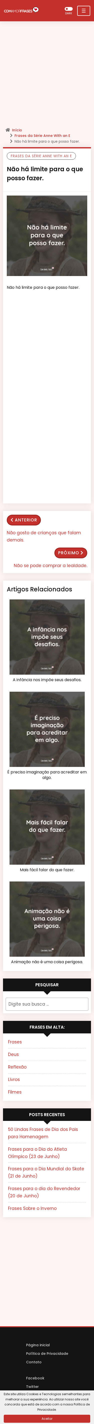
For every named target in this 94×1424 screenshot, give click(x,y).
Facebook (35, 1378)
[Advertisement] (47, 76)
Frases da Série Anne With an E (42, 135)
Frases (15, 1042)
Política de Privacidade (47, 1353)
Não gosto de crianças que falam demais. (44, 536)
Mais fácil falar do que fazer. (47, 870)
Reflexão (17, 1067)
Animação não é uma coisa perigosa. (47, 962)
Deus (13, 1054)
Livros (14, 1080)
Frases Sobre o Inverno (32, 1208)
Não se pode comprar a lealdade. (50, 566)
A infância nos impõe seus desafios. (47, 680)
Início (17, 130)
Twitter (32, 1386)
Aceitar (47, 1418)
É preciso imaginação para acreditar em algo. (47, 774)
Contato (34, 1362)
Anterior (26, 520)
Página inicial (38, 1345)
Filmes (15, 1092)
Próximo (68, 553)
